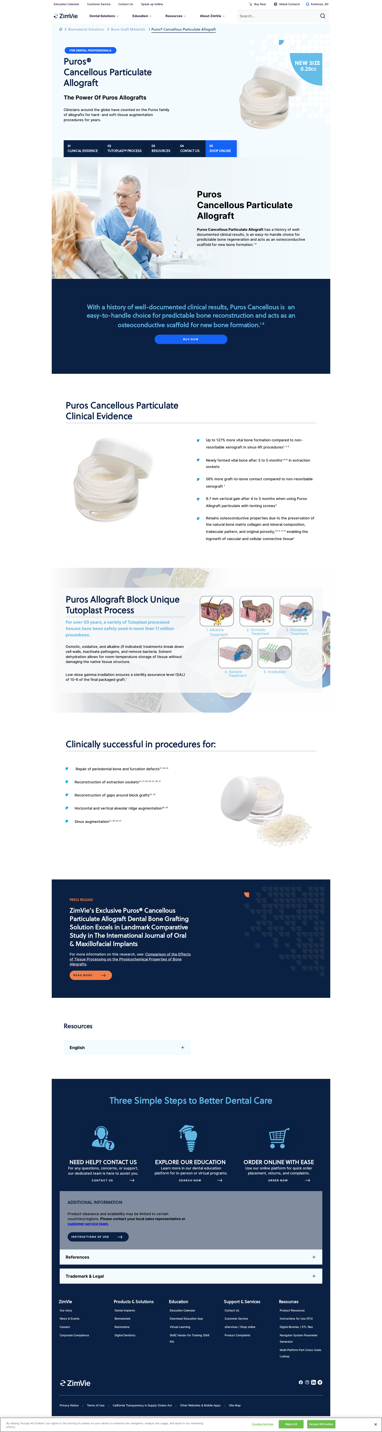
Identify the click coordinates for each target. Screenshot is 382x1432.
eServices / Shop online (240, 1327)
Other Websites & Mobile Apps (200, 1405)
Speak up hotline (152, 4)
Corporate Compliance (74, 1335)
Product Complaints (237, 1335)
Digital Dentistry (125, 1335)
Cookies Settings (262, 1424)
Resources (161, 150)
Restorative (122, 1327)
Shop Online (220, 150)
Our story (66, 1310)
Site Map (235, 1405)
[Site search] (324, 14)
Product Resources (292, 1310)
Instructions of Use (90, 1236)
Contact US (102, 1180)
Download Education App (186, 1318)
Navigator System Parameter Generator (299, 1338)
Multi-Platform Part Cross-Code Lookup (300, 1353)
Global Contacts (289, 4)
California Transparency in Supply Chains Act (142, 1405)
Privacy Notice (69, 1405)
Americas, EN (319, 4)
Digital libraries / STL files (296, 1327)
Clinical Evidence (83, 150)
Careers (65, 1327)
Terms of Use (95, 1405)
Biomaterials (123, 1318)
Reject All (291, 1424)
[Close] (375, 1424)
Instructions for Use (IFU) (296, 1318)
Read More (83, 975)
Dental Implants (125, 1310)
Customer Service (98, 4)
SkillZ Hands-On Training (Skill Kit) (189, 1338)
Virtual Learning (180, 1327)
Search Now (190, 1180)
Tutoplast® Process (125, 150)
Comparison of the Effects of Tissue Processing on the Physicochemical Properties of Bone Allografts (130, 959)
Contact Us (125, 4)
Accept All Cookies (321, 1424)
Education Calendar (66, 4)
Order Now (278, 1180)
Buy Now (260, 4)
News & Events (70, 1318)
